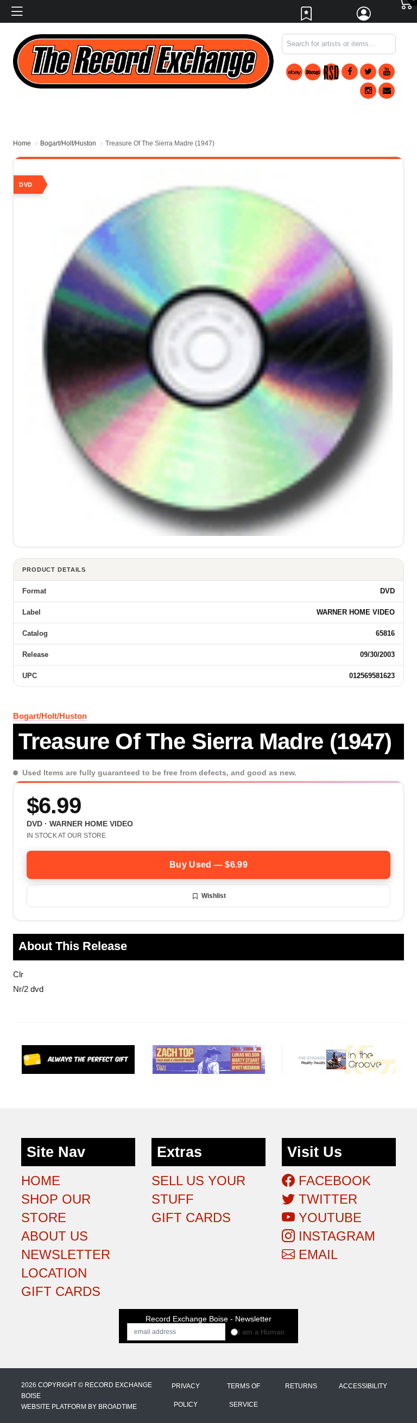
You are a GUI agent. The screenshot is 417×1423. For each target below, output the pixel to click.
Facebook (333, 1180)
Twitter (326, 1199)
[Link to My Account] (364, 16)
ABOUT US (54, 1236)
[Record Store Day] (331, 71)
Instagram (335, 1236)
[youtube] (386, 71)
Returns (301, 1386)
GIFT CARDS (60, 1291)
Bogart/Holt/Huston (68, 143)
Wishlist (213, 896)
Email (316, 1254)
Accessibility (363, 1386)
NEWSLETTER (65, 1254)
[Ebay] (294, 71)
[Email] (386, 90)
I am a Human (261, 1332)
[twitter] (368, 71)
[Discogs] (313, 71)
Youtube (328, 1217)
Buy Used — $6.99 (208, 864)
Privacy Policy (186, 1395)
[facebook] (349, 71)
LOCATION (54, 1273)
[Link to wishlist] (306, 16)
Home (22, 143)
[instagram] (368, 90)
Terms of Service (243, 1395)
